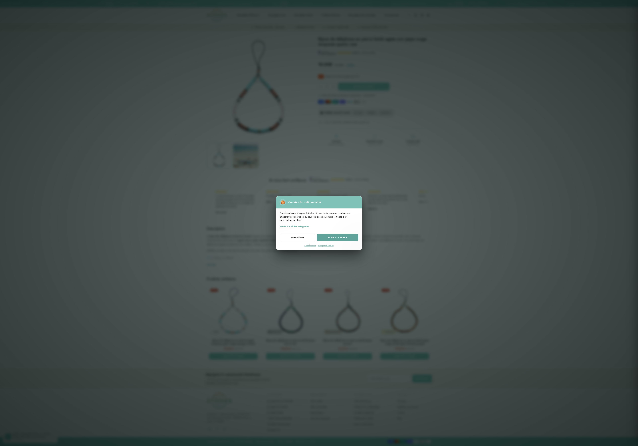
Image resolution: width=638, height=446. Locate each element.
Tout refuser (297, 237)
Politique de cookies (326, 245)
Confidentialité (310, 245)
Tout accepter (337, 237)
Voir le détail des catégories (294, 226)
